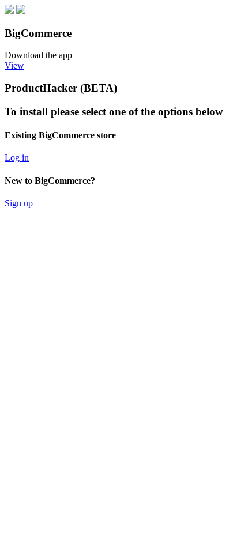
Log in (17, 157)
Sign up (19, 203)
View (14, 65)
